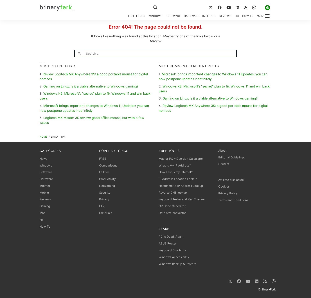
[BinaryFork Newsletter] (254, 7)
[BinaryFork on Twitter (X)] (210, 7)
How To (248, 15)
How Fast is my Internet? (176, 172)
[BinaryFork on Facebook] (219, 7)
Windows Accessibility (174, 257)
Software (173, 15)
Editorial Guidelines (231, 157)
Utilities (104, 172)
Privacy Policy (228, 193)
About (222, 150)
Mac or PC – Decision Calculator (181, 158)
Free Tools (136, 15)
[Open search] (155, 7)
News (43, 158)
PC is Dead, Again (171, 236)
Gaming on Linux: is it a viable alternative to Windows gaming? (90, 86)
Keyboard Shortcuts (172, 250)
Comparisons (108, 165)
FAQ (102, 206)
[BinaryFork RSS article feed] (245, 7)
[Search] (79, 53)
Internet (209, 15)
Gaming (45, 206)
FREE (102, 158)
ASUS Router (167, 243)
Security (104, 192)
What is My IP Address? (175, 165)
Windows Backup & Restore (177, 264)
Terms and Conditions (233, 200)
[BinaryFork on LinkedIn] (237, 7)
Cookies (223, 186)
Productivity (107, 179)
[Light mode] (267, 7)
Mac (42, 213)
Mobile (44, 192)
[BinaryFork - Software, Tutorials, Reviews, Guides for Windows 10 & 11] (85, 7)
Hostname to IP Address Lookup (181, 186)
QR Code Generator (172, 206)
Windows (155, 15)
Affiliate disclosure (231, 180)
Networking (107, 186)
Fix (237, 15)
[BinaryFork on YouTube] (228, 7)
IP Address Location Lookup (178, 179)
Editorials (105, 213)
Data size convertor (172, 213)
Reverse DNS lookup (173, 192)
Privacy (104, 199)
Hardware (191, 15)
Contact (223, 164)
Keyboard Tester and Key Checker (182, 199)
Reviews (225, 15)
